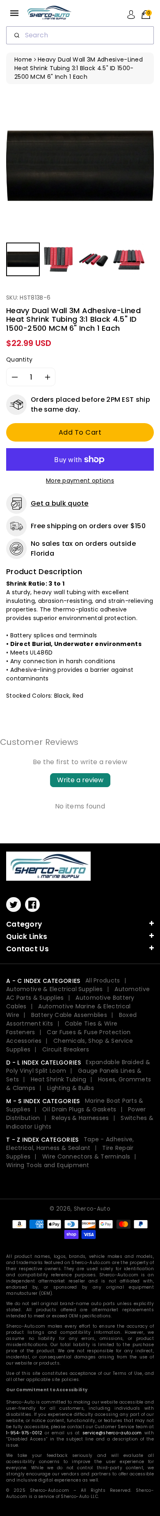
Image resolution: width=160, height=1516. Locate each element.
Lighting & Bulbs (70, 1088)
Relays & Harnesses (80, 1118)
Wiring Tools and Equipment (47, 1165)
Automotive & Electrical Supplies (54, 989)
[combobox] (80, 35)
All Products (102, 980)
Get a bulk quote (60, 503)
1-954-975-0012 (24, 1433)
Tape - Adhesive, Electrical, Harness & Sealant (70, 1143)
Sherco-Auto (92, 1209)
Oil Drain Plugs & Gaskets (79, 1109)
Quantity (19, 359)
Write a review (80, 780)
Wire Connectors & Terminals (86, 1156)
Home (23, 59)
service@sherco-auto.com (112, 1433)
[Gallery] (80, 185)
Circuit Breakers (65, 1049)
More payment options (80, 480)
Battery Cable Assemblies (69, 1015)
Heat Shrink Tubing (58, 1079)
